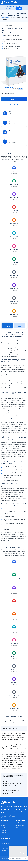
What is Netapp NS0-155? (10, 728)
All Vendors (3, 827)
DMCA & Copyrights (19, 827)
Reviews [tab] (20, 326)
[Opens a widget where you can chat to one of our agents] (18, 852)
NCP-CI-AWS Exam (5, 845)
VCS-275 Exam (4, 848)
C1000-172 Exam (5, 843)
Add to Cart (14, 99)
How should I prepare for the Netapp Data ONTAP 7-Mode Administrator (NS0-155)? (12, 783)
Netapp (7, 17)
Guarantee (3, 832)
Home (2, 17)
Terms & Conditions (19, 825)
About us (3, 825)
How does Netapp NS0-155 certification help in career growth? (11, 791)
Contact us (3, 830)
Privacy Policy (18, 822)
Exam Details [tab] (7, 326)
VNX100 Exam (4, 841)
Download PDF (14, 104)
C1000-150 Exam (5, 850)
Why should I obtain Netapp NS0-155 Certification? (13, 776)
